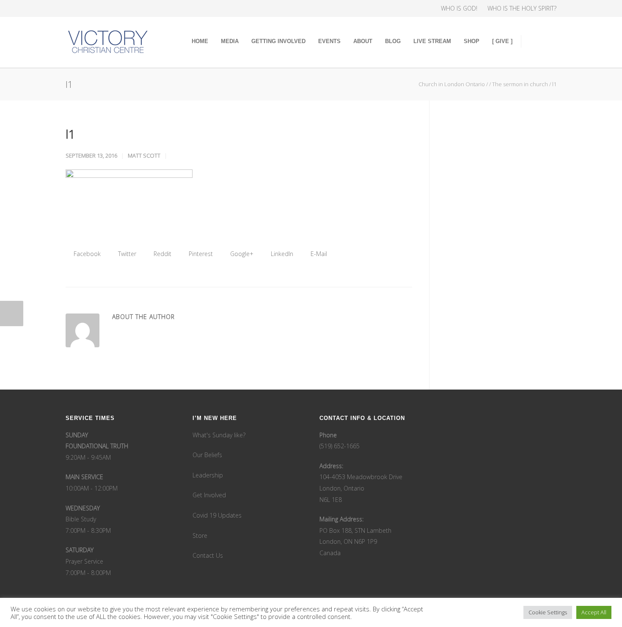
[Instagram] (91, 8)
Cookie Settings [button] (547, 612)
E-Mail (318, 254)
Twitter (126, 254)
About (362, 41)
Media (230, 41)
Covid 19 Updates (217, 515)
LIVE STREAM (432, 41)
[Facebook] (74, 8)
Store (200, 536)
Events (329, 41)
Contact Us (208, 555)
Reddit (161, 254)
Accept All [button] (593, 612)
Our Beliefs (207, 455)
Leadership (208, 475)
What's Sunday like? (219, 435)
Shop (471, 41)
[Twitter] (107, 8)
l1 (70, 134)
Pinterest (200, 254)
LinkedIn (281, 254)
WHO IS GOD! (459, 8)
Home (200, 41)
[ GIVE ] (502, 41)
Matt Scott (144, 155)
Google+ (240, 254)
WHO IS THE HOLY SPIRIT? (521, 8)
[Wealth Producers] (141, 8)
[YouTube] (124, 8)
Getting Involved (278, 41)
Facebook (86, 254)
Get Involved (209, 495)
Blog (393, 41)
